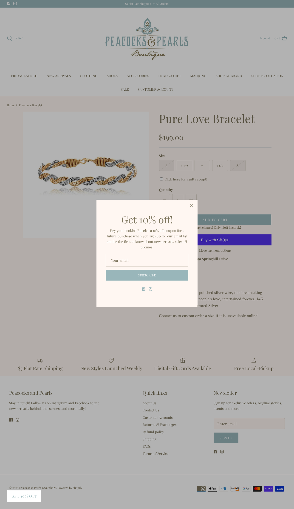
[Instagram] (150, 289)
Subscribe (147, 275)
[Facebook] (143, 289)
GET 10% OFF (24, 496)
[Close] (192, 205)
